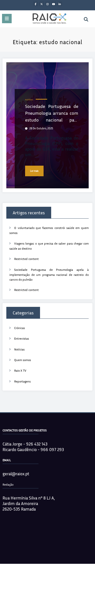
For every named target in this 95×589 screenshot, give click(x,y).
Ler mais (34, 170)
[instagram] (47, 4)
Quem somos (22, 360)
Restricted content (26, 259)
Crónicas (19, 328)
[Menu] (7, 18)
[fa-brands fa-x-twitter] (41, 4)
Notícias (29, 100)
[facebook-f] (35, 4)
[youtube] (53, 4)
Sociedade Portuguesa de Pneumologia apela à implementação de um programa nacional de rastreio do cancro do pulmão (49, 275)
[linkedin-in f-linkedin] (60, 4)
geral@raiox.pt (16, 473)
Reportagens (22, 381)
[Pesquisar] (86, 19)
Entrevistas (21, 338)
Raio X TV (20, 370)
